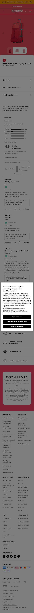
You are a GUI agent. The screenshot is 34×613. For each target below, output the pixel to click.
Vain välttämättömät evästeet (17, 321)
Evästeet (24, 312)
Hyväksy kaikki (16, 317)
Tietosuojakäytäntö (9, 312)
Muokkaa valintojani (17, 326)
